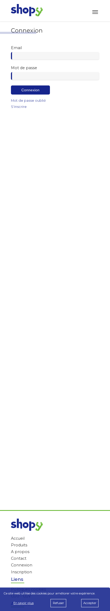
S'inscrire (19, 106)
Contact (18, 558)
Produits (19, 545)
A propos (20, 551)
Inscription (21, 572)
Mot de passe (24, 67)
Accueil (18, 538)
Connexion (30, 90)
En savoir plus (23, 603)
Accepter (89, 603)
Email (16, 47)
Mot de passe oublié (28, 100)
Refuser (58, 603)
